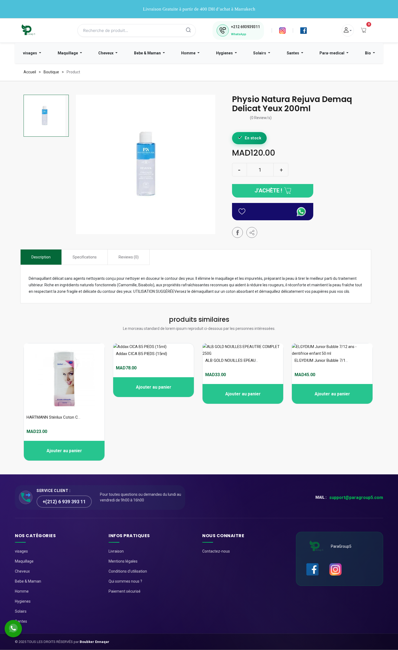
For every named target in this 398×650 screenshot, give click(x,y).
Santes (293, 53)
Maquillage (68, 53)
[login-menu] (348, 30)
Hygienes (225, 53)
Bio (368, 53)
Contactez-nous (216, 551)
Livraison (116, 551)
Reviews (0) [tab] (129, 257)
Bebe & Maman (148, 53)
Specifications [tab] (85, 257)
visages (30, 53)
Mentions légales (123, 561)
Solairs (260, 53)
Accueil (30, 72)
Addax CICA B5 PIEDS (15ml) (141, 353)
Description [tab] (41, 257)
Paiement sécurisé (125, 591)
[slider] (241, 118)
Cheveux (106, 53)
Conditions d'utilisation (128, 571)
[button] (251, 232)
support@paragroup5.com (356, 497)
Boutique (51, 72)
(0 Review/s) (261, 118)
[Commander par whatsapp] (301, 211)
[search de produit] (188, 30)
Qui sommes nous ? (125, 581)
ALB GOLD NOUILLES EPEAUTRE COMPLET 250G (248, 360)
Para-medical (332, 53)
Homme (188, 53)
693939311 (245, 27)
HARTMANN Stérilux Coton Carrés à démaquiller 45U (73, 417)
